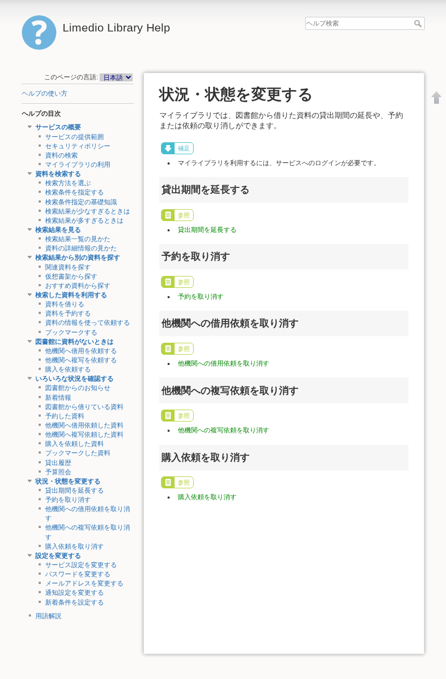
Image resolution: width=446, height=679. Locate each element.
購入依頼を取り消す (74, 546)
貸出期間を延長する (74, 490)
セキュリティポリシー (77, 146)
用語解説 (48, 616)
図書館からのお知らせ (77, 388)
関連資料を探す (68, 267)
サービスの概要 (58, 127)
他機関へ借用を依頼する (81, 351)
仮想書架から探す (71, 276)
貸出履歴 (58, 463)
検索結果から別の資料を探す (77, 257)
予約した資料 (64, 416)
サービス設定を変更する (81, 565)
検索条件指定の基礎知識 (81, 202)
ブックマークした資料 (77, 453)
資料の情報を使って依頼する (87, 322)
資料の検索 (61, 155)
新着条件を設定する (74, 602)
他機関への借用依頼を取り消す (223, 363)
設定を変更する (58, 555)
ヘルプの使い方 (44, 93)
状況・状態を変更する (68, 481)
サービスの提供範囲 (74, 137)
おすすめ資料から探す (77, 286)
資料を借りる (64, 304)
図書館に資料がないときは (74, 341)
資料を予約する (68, 313)
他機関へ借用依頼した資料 (84, 425)
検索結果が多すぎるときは (84, 220)
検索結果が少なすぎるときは (87, 211)
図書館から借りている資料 (84, 407)
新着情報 (58, 397)
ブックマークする (71, 332)
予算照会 (58, 472)
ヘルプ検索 (419, 23)
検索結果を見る (58, 230)
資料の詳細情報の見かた (81, 248)
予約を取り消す (68, 500)
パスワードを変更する (77, 574)
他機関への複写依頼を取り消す (223, 430)
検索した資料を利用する (71, 295)
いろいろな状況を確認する (74, 378)
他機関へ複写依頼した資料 (84, 434)
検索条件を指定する (74, 192)
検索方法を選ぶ (68, 183)
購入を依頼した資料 (74, 444)
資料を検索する (58, 174)
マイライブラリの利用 (77, 164)
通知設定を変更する (74, 592)
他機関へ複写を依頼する (81, 360)
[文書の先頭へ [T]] (436, 97)
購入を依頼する (68, 369)
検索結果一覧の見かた (77, 239)
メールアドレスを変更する (84, 583)
